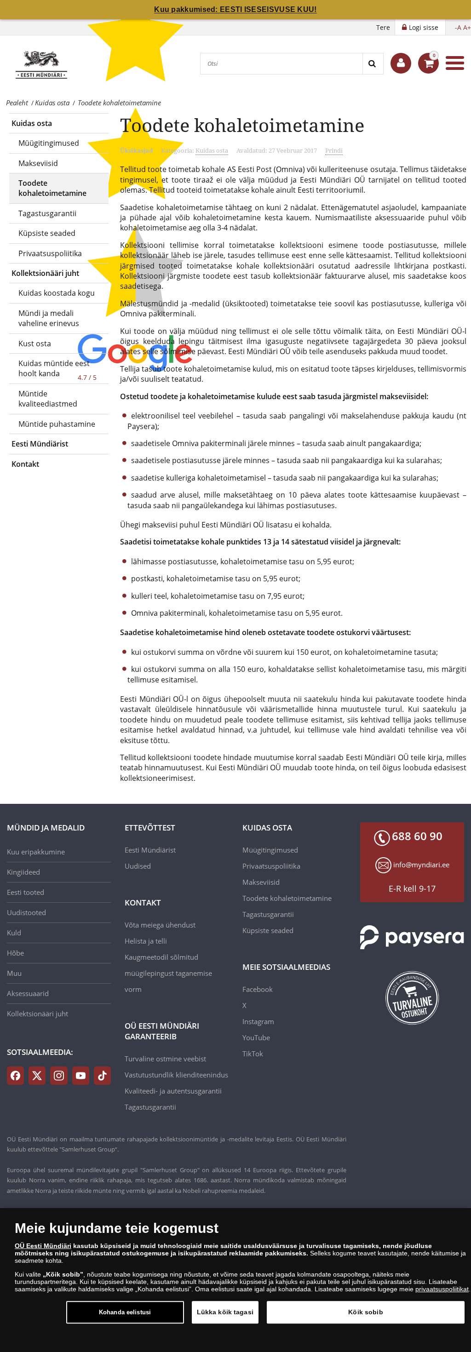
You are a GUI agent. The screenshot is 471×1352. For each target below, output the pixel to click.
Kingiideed (23, 872)
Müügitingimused (48, 143)
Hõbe (15, 952)
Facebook (257, 989)
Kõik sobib (365, 1312)
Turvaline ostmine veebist (165, 1058)
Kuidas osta (31, 123)
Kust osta (34, 343)
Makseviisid (38, 163)
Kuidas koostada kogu (56, 293)
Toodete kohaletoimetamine (52, 188)
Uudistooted (26, 912)
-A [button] (458, 27)
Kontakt (25, 464)
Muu (14, 973)
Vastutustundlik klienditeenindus (176, 1074)
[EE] (41, 63)
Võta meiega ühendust (160, 924)
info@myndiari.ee (421, 864)
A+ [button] (467, 27)
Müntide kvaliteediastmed (47, 399)
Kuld (14, 932)
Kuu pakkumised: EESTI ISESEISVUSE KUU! (235, 9)
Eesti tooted (25, 892)
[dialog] (235, 1280)
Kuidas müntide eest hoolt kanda (54, 368)
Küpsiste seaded (46, 233)
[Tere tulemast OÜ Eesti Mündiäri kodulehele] (401, 63)
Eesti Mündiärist (39, 444)
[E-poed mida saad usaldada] (412, 997)
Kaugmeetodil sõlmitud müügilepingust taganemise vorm (168, 973)
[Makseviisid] (412, 937)
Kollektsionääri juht (45, 273)
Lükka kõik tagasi (225, 1312)
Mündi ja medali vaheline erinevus (48, 318)
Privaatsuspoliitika (50, 253)
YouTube (256, 1037)
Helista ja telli (146, 940)
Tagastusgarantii (47, 213)
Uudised (138, 866)
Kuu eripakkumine (36, 851)
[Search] (372, 63)
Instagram (258, 1021)
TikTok (252, 1053)
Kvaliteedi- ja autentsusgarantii (173, 1090)
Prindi (334, 150)
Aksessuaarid (28, 993)
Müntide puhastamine (56, 424)
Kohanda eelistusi (125, 1312)
